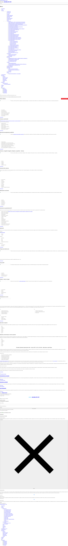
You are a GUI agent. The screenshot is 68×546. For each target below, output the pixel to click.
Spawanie (8, 14)
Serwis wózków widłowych (7, 84)
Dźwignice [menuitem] (4, 531)
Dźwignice (4, 76)
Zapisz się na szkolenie (64, 98)
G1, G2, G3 (8, 13)
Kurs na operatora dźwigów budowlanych (13, 31)
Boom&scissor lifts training (11, 51)
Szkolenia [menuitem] (2, 507)
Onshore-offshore (9, 19)
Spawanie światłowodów (10, 15)
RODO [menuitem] (3, 527)
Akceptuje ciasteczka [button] (2, 417)
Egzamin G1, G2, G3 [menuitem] (5, 532)
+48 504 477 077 (7, 1)
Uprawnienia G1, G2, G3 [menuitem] (4, 528)
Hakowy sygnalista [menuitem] (5, 533)
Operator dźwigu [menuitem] (6, 517)
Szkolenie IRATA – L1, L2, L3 (11, 55)
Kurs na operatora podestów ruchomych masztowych (14, 37)
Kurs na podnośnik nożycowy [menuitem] (7, 509)
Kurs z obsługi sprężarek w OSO (12, 61)
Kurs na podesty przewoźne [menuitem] (7, 510)
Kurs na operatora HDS (11, 33)
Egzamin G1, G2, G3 (5, 77)
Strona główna (3, 8)
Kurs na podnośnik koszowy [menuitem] (7, 511)
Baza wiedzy (2, 75)
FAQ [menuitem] (1, 539)
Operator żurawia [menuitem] (6, 518)
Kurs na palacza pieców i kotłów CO (12, 60)
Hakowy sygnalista (5, 78)
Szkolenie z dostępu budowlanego (12, 54)
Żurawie (4, 81)
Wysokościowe (9, 12)
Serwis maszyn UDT (5, 83)
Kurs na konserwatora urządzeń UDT (12, 50)
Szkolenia (2, 10)
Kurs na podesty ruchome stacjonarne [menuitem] (8, 514)
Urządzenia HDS (5, 80)
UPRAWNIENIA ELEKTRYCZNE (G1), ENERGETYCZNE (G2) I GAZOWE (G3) (17, 58)
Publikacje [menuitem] (2, 537)
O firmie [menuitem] (2, 506)
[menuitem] (3, 540)
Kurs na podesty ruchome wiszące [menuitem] (8, 513)
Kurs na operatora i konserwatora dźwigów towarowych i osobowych (16, 28)
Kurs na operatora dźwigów (11, 30)
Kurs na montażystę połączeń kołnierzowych (13, 29)
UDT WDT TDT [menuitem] (4, 508)
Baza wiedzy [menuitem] (2, 530)
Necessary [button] (1, 493)
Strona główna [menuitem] (3, 505)
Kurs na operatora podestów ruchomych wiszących (14, 39)
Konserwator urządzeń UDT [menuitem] (7, 516)
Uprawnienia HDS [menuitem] (3, 529)
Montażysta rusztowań (9, 18)
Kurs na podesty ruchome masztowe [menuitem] (8, 515)
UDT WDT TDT (9, 11)
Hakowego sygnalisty (9, 16)
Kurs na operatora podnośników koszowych (13, 35)
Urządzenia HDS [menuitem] (5, 535)
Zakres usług (2, 82)
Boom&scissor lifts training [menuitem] (7, 512)
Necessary (1, 495)
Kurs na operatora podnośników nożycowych (13, 34)
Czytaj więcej (1, 117)
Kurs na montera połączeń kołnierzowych (13, 52)
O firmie (2, 9)
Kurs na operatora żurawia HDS (12, 32)
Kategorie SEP (4, 79)
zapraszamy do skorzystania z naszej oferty (18, 134)
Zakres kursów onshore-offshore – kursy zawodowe (14, 73)
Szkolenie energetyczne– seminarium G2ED (13, 59)
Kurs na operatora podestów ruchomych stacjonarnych (14, 38)
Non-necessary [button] (2, 498)
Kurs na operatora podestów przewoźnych (13, 36)
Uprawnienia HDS (3, 74)
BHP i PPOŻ (8, 17)
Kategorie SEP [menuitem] (4, 534)
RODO (8, 72)
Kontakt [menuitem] (2, 538)
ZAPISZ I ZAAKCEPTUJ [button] (3, 503)
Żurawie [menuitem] (4, 536)
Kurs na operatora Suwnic (11, 40)
